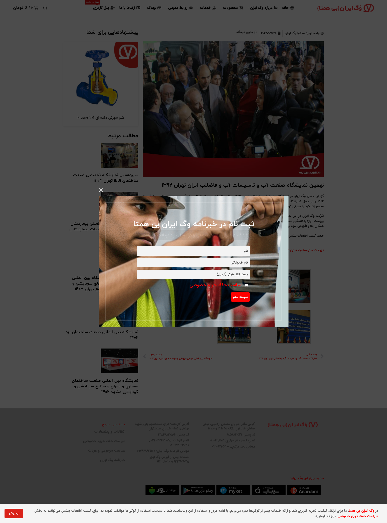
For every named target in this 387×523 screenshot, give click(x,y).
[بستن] (101, 190)
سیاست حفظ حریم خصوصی (216, 284)
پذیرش (14, 513)
